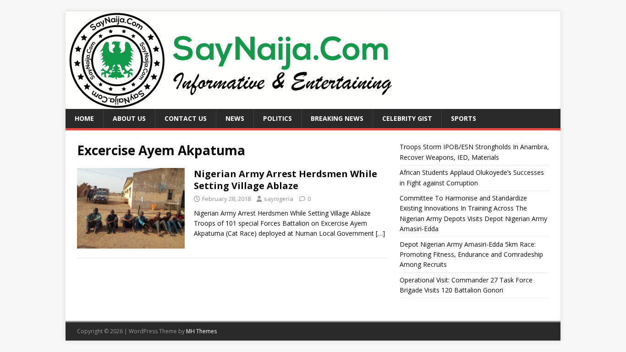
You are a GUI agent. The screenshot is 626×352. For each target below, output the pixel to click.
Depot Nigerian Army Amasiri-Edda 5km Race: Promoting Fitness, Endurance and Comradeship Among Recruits (471, 254)
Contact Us (186, 118)
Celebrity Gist (407, 118)
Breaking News (337, 118)
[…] (380, 233)
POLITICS (277, 118)
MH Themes (201, 331)
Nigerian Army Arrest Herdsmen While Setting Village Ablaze (285, 180)
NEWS (234, 118)
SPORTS (463, 118)
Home (84, 118)
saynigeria (278, 199)
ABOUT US (129, 118)
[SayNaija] (231, 103)
